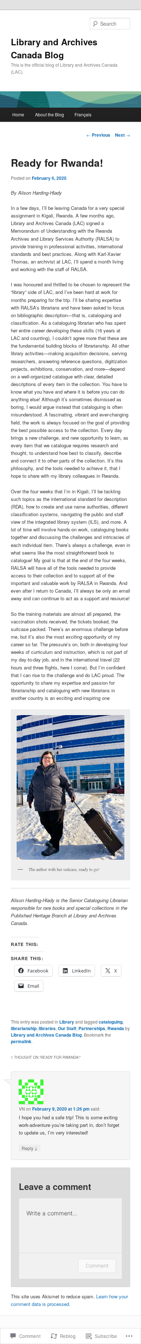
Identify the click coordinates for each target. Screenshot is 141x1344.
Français (82, 114)
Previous (98, 135)
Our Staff (67, 1028)
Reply (30, 1148)
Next (122, 135)
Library (66, 1022)
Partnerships (91, 1028)
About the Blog (49, 114)
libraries (47, 1028)
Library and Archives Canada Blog (46, 1035)
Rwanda (115, 1028)
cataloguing (111, 1022)
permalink (21, 1041)
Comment (97, 1265)
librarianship (24, 1028)
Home (18, 114)
